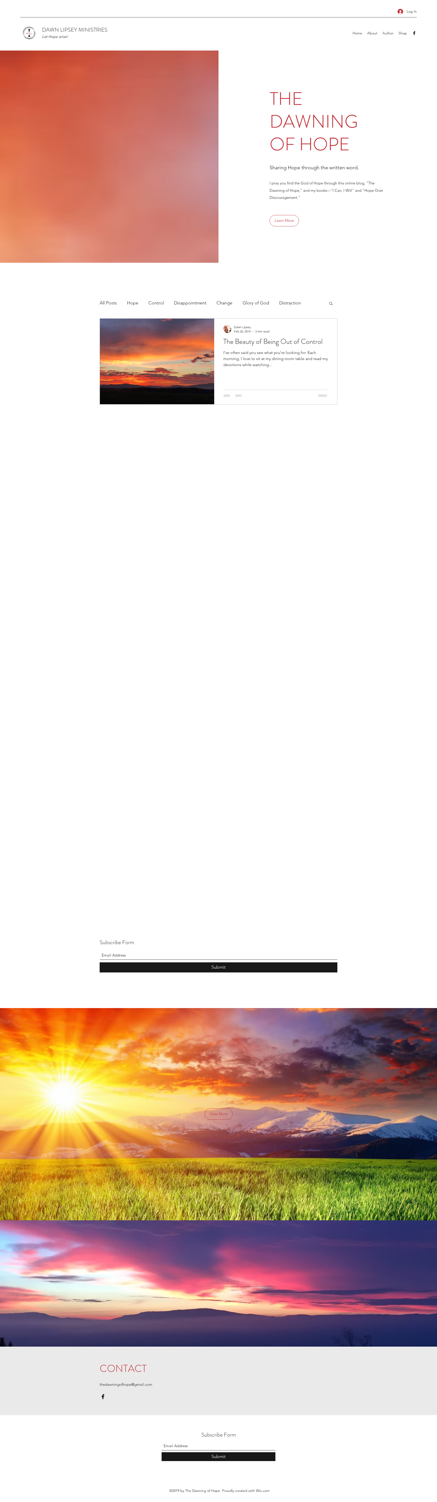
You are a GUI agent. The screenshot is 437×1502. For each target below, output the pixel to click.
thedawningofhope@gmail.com (126, 1384)
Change (224, 303)
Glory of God (256, 303)
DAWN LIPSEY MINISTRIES (74, 30)
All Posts (108, 303)
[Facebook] (414, 33)
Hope (132, 303)
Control (156, 303)
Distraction (290, 303)
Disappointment (190, 303)
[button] (284, 220)
